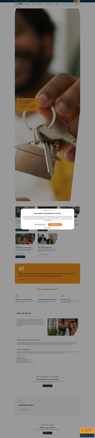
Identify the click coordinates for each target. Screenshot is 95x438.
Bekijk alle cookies (47, 227)
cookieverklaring (48, 220)
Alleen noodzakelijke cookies (40, 224)
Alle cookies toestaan (55, 224)
